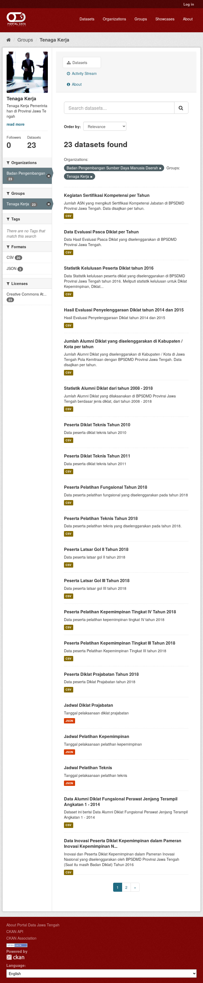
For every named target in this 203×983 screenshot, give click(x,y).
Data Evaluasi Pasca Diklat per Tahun (101, 232)
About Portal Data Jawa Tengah (32, 924)
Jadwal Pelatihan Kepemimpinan (96, 736)
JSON (69, 721)
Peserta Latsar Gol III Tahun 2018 (97, 580)
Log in (188, 4)
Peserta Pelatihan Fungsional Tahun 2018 (105, 487)
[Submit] (181, 108)
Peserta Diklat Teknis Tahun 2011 (97, 456)
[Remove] (160, 168)
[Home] (8, 39)
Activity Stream (84, 73)
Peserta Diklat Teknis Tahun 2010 (97, 425)
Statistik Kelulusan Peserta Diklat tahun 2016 (109, 268)
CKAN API (14, 931)
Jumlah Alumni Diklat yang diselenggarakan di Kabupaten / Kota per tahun (123, 344)
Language (15, 965)
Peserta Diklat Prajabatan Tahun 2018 (101, 674)
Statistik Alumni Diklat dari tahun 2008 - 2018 (108, 388)
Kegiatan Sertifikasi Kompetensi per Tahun (107, 195)
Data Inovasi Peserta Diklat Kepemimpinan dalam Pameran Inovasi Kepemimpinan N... (122, 843)
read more (16, 124)
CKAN (15, 957)
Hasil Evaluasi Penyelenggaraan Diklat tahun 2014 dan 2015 (124, 310)
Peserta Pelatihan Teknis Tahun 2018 (101, 518)
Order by (72, 126)
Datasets (87, 18)
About (188, 18)
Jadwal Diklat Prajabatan (88, 705)
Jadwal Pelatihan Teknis (88, 767)
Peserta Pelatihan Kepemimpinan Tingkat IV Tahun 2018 (120, 612)
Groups (141, 18)
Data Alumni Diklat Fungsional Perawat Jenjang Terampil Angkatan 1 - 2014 (120, 801)
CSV (68, 216)
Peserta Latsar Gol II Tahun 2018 (96, 549)
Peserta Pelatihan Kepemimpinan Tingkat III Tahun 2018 (119, 643)
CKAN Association (21, 938)
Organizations (114, 18)
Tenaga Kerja (54, 39)
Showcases (164, 18)
